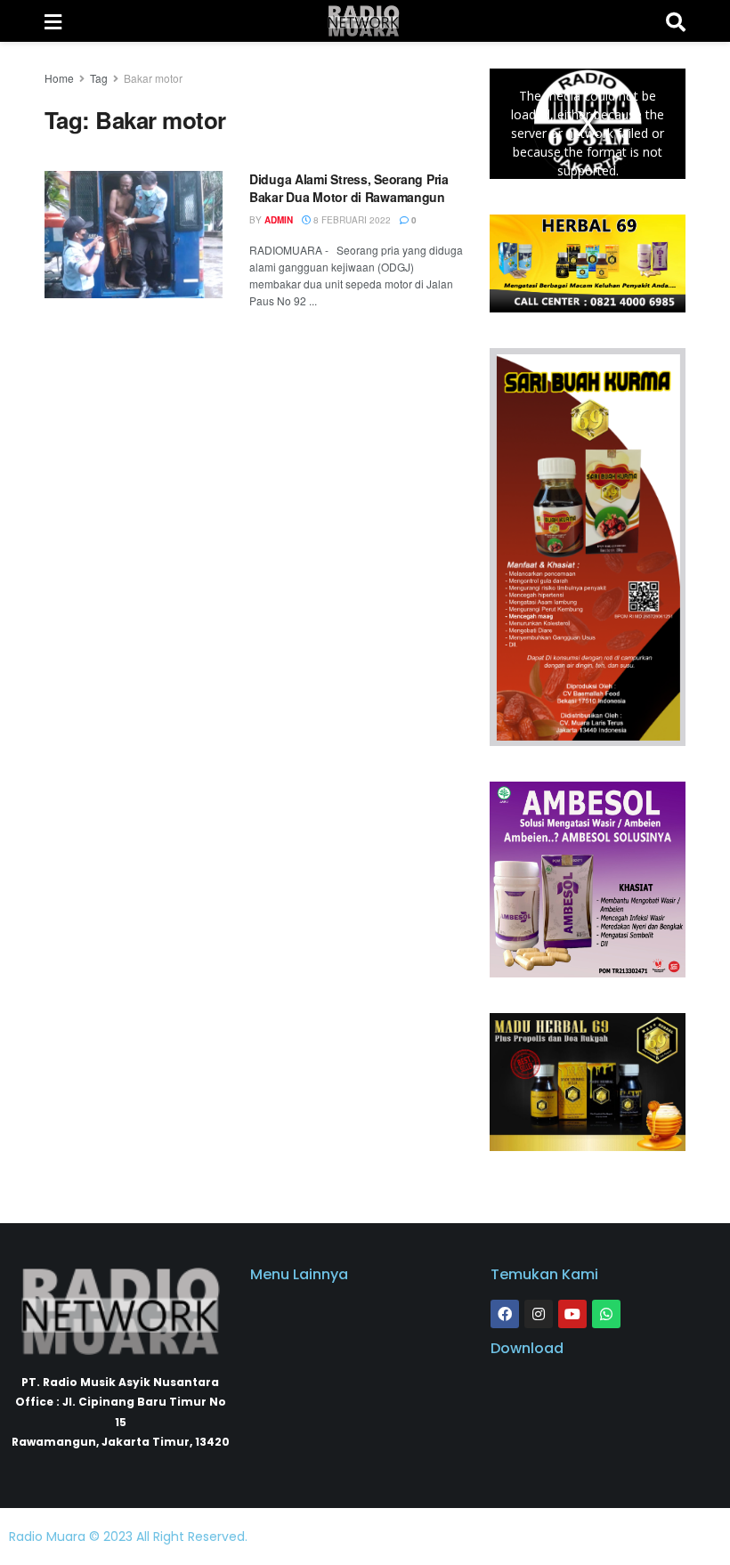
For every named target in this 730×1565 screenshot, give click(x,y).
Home (59, 77)
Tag (99, 77)
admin (278, 220)
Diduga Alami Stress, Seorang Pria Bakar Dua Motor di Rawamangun (349, 188)
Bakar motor (153, 77)
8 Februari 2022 (351, 220)
